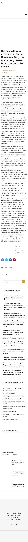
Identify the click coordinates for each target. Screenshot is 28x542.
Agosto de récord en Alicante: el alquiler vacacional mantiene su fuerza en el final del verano (14, 351)
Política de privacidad (21, 536)
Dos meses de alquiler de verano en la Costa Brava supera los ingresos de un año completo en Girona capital (13, 332)
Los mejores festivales (13, 419)
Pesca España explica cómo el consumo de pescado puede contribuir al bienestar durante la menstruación (14, 315)
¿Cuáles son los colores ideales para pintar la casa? (18, 462)
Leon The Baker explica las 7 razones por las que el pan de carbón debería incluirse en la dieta (14, 298)
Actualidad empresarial (14, 519)
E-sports (9, 422)
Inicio (8, 513)
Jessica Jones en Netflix (18, 396)
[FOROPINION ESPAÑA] (14, 9)
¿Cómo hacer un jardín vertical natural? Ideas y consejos (18, 473)
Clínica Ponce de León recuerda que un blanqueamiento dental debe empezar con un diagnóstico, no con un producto (13, 365)
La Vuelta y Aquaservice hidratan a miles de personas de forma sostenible (14, 358)
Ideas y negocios (14, 517)
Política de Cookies (14, 538)
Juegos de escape (11, 411)
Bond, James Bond (11, 393)
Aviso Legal (13, 536)
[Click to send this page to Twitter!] (6, 259)
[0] (1, 72)
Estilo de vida (17, 513)
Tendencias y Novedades (14, 515)
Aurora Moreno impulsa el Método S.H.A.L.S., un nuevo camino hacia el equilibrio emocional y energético (13, 372)
